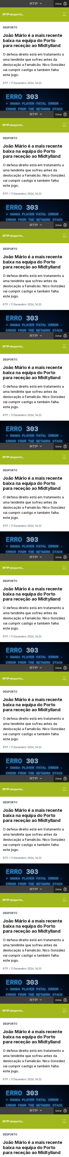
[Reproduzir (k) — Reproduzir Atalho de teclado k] (5, 1152)
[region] (34, 578)
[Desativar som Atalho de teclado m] (55, 1152)
